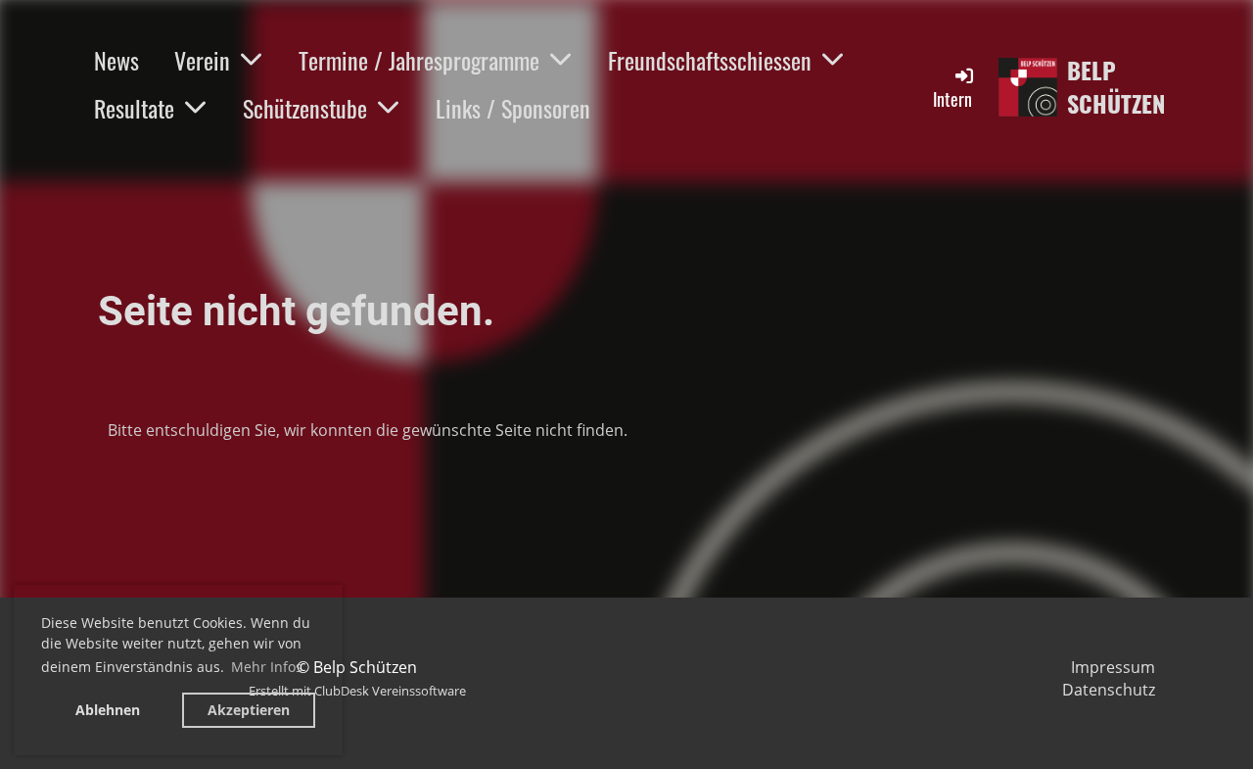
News (116, 59)
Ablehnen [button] (107, 709)
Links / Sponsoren (513, 107)
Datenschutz (1108, 689)
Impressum (1113, 667)
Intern (952, 99)
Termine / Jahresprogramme (419, 59)
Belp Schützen (1116, 87)
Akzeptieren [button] (249, 709)
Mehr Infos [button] (266, 666)
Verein (202, 59)
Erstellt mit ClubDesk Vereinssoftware (357, 690)
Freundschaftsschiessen (710, 59)
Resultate (134, 107)
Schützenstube (305, 107)
